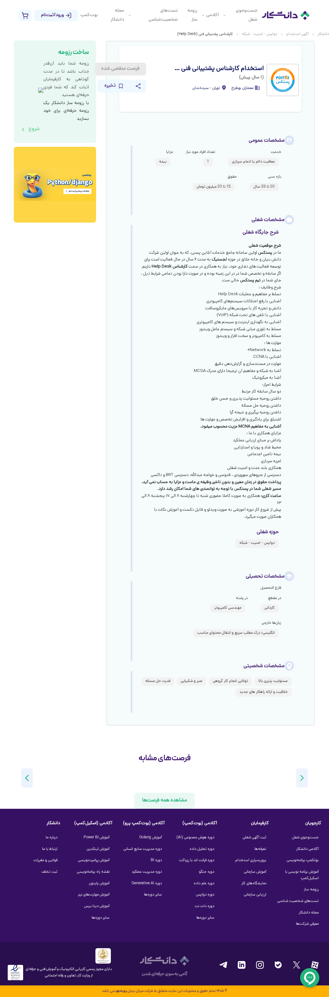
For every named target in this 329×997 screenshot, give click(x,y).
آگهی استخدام (297, 34)
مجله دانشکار (117, 15)
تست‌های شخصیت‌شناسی (163, 15)
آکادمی (212, 15)
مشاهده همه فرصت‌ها (164, 800)
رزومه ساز (192, 15)
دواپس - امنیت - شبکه (259, 34)
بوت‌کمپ (89, 15)
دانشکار (323, 34)
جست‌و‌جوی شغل (246, 15)
